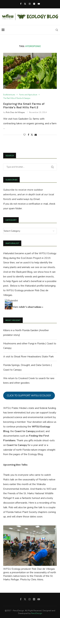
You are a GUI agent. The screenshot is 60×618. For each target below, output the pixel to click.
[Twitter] (25, 3)
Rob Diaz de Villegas (15, 112)
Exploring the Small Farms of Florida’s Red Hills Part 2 (23, 105)
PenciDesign (36, 613)
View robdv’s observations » (27, 307)
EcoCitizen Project (31, 258)
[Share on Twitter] (32, 134)
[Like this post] (24, 134)
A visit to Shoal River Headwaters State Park (28, 356)
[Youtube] (39, 3)
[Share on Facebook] (28, 134)
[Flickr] (34, 3)
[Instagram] (30, 3)
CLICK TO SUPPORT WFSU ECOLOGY (29, 395)
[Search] (56, 30)
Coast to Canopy (25, 431)
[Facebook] (20, 3)
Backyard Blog (24, 272)
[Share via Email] (36, 134)
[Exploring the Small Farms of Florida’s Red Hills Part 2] (30, 71)
